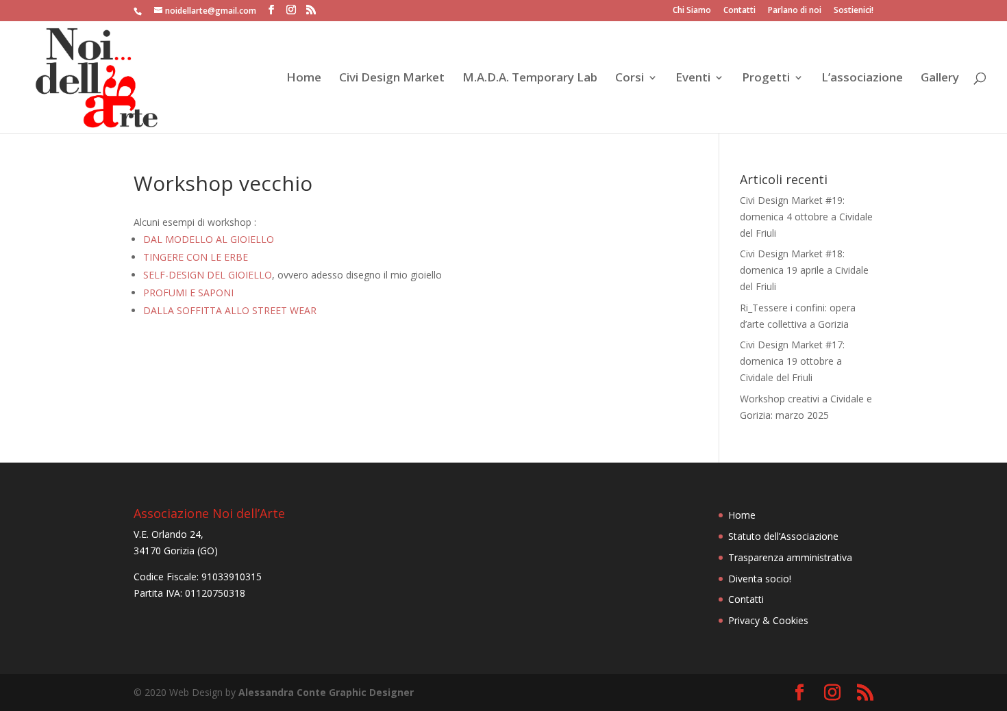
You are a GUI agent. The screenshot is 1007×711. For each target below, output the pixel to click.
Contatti (739, 11)
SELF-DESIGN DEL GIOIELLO (207, 274)
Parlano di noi (794, 11)
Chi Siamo (692, 11)
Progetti (766, 79)
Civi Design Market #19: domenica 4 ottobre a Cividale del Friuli (806, 217)
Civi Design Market (392, 79)
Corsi (629, 79)
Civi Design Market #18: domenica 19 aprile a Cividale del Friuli (804, 270)
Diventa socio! (759, 578)
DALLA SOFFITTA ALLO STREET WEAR (229, 310)
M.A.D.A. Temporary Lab (529, 79)
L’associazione (862, 79)
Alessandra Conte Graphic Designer (326, 692)
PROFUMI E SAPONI (188, 292)
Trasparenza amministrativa (790, 557)
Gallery (940, 79)
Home (303, 79)
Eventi (692, 79)
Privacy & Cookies (768, 620)
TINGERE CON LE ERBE (195, 256)
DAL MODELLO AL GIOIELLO (208, 239)
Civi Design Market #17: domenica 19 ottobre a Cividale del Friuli (792, 361)
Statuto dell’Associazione (783, 536)
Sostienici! (853, 11)
